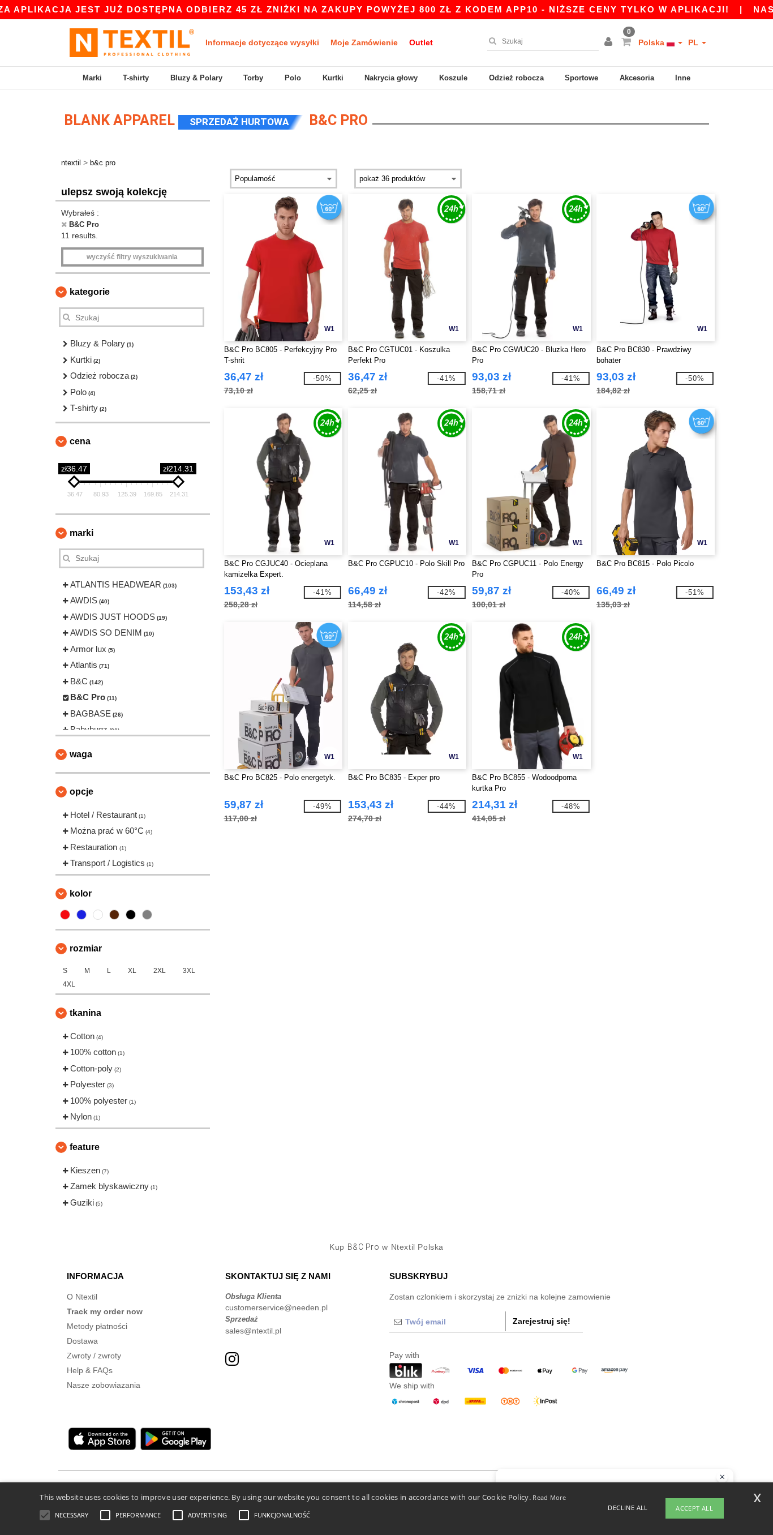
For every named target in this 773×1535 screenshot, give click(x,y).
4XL (69, 984)
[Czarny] (131, 915)
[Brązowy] (114, 915)
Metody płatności (97, 1326)
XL (132, 971)
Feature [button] (85, 1147)
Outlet (421, 42)
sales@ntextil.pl (253, 1330)
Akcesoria (637, 78)
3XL (189, 971)
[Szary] (147, 915)
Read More (549, 1497)
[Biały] (98, 915)
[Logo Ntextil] (132, 42)
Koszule (453, 78)
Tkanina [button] (85, 1013)
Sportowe (581, 78)
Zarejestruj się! (541, 1321)
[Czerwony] (65, 915)
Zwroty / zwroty (94, 1355)
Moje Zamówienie (364, 42)
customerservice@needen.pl (276, 1307)
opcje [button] (81, 791)
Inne (682, 78)
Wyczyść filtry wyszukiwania (132, 257)
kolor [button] (81, 893)
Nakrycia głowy (391, 78)
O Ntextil (82, 1296)
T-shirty (136, 78)
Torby (253, 78)
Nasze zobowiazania (103, 1385)
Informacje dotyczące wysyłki (262, 42)
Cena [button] (80, 441)
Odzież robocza (516, 78)
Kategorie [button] (90, 292)
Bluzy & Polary (196, 78)
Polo (293, 78)
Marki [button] (81, 533)
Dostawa (82, 1340)
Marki (92, 78)
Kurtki (333, 78)
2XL (159, 971)
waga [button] (81, 754)
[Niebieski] (81, 915)
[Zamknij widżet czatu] (722, 1477)
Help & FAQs (90, 1370)
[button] (610, 42)
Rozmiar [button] (86, 948)
